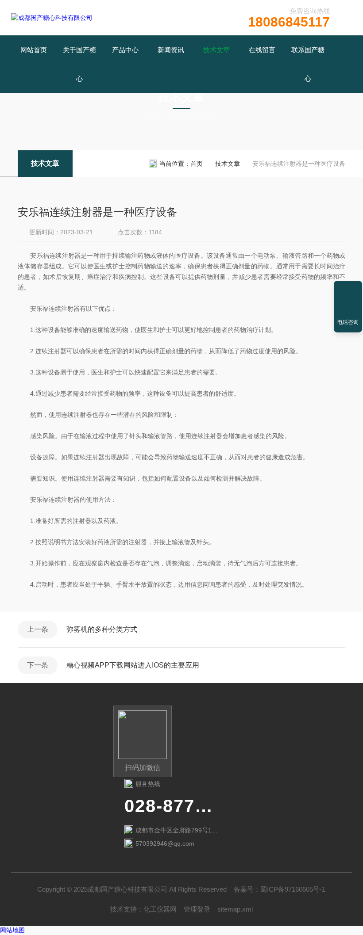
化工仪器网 (160, 909)
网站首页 (33, 49)
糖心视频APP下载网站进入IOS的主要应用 (132, 665)
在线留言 (262, 49)
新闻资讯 (171, 49)
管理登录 (197, 909)
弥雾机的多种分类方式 (101, 629)
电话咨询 (348, 322)
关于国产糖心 (79, 64)
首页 (196, 163)
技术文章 (216, 49)
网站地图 (12, 930)
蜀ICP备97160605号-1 (292, 889)
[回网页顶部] (348, 290)
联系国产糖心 (307, 64)
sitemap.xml (235, 909)
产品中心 (125, 49)
